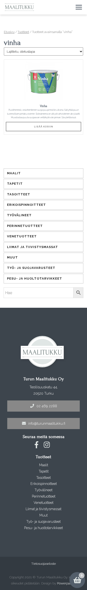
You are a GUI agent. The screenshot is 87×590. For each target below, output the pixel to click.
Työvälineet (19, 215)
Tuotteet (23, 32)
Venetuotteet (22, 236)
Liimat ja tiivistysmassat (32, 247)
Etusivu (9, 32)
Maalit (14, 173)
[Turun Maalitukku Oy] (19, 7)
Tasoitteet (18, 194)
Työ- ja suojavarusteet (31, 268)
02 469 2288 (46, 406)
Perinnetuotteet (25, 226)
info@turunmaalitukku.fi (46, 423)
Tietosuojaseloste (43, 563)
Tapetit (15, 183)
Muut (12, 257)
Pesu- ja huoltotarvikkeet (34, 278)
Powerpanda (66, 583)
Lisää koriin (43, 126)
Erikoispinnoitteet (26, 205)
